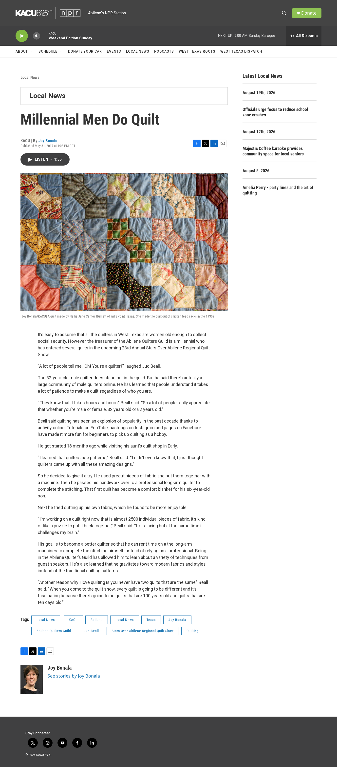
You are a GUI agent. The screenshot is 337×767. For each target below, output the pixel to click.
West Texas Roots (197, 51)
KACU (73, 620)
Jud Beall (91, 631)
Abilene (97, 620)
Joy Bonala (47, 140)
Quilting (193, 631)
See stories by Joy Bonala (74, 676)
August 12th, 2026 (259, 131)
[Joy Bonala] (31, 679)
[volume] (36, 36)
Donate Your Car (85, 51)
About (22, 51)
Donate (309, 13)
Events (114, 51)
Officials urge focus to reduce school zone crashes (275, 112)
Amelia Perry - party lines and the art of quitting (278, 190)
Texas (151, 620)
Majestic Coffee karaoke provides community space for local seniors (273, 151)
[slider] (44, 35)
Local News (137, 51)
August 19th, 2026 (259, 92)
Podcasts (164, 51)
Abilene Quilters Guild (54, 631)
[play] (22, 36)
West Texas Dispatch (241, 51)
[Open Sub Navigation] (32, 51)
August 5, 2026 (256, 170)
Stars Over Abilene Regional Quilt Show (143, 631)
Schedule (47, 51)
